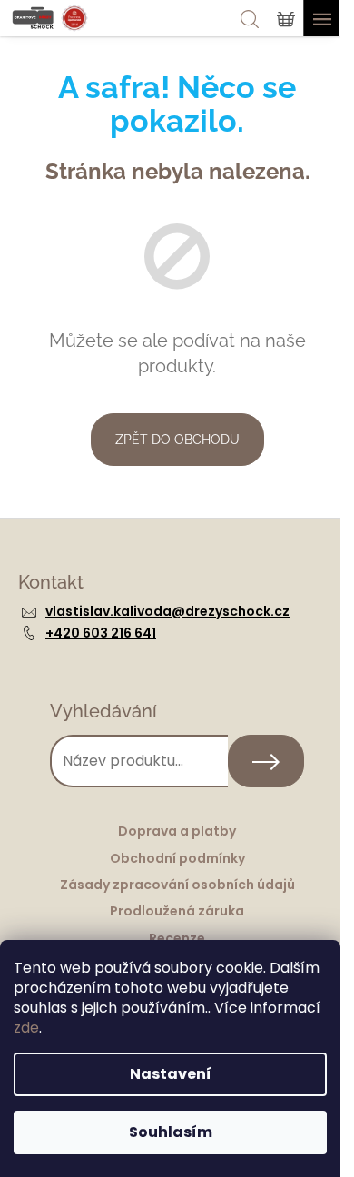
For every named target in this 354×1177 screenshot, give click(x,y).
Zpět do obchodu (177, 439)
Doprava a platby (177, 831)
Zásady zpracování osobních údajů (177, 884)
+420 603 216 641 (100, 633)
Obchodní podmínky (177, 858)
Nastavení (170, 1073)
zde (26, 1027)
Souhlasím (170, 1132)
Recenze (177, 938)
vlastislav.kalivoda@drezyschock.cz (167, 611)
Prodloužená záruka (177, 911)
